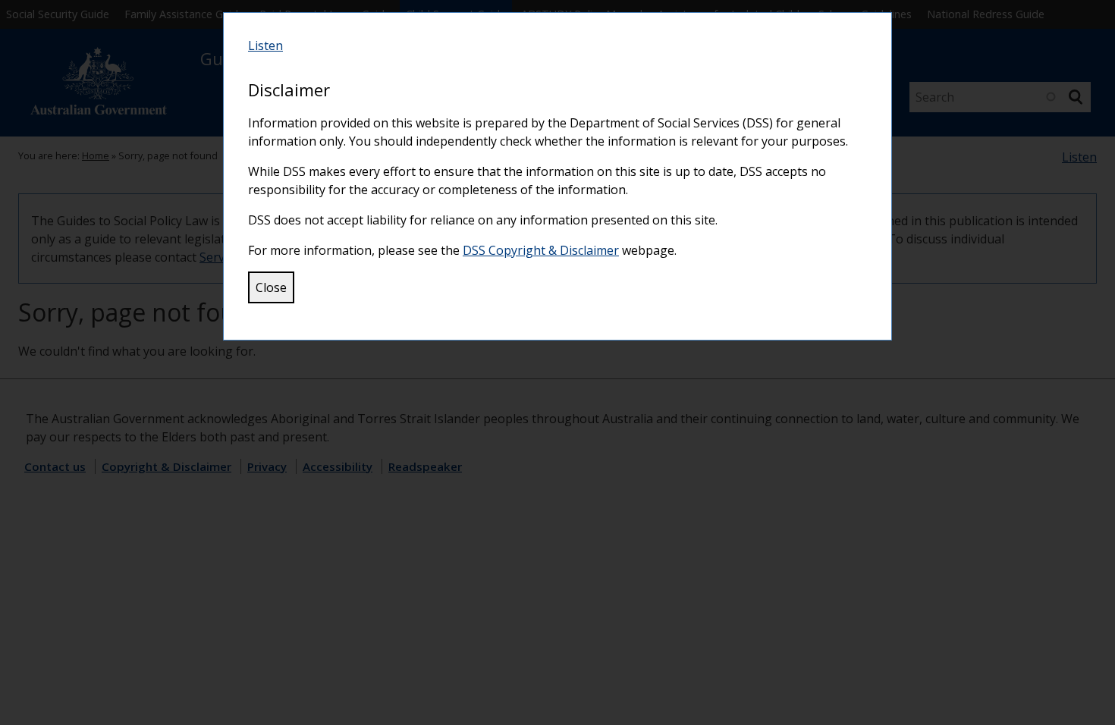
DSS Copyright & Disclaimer (541, 250)
